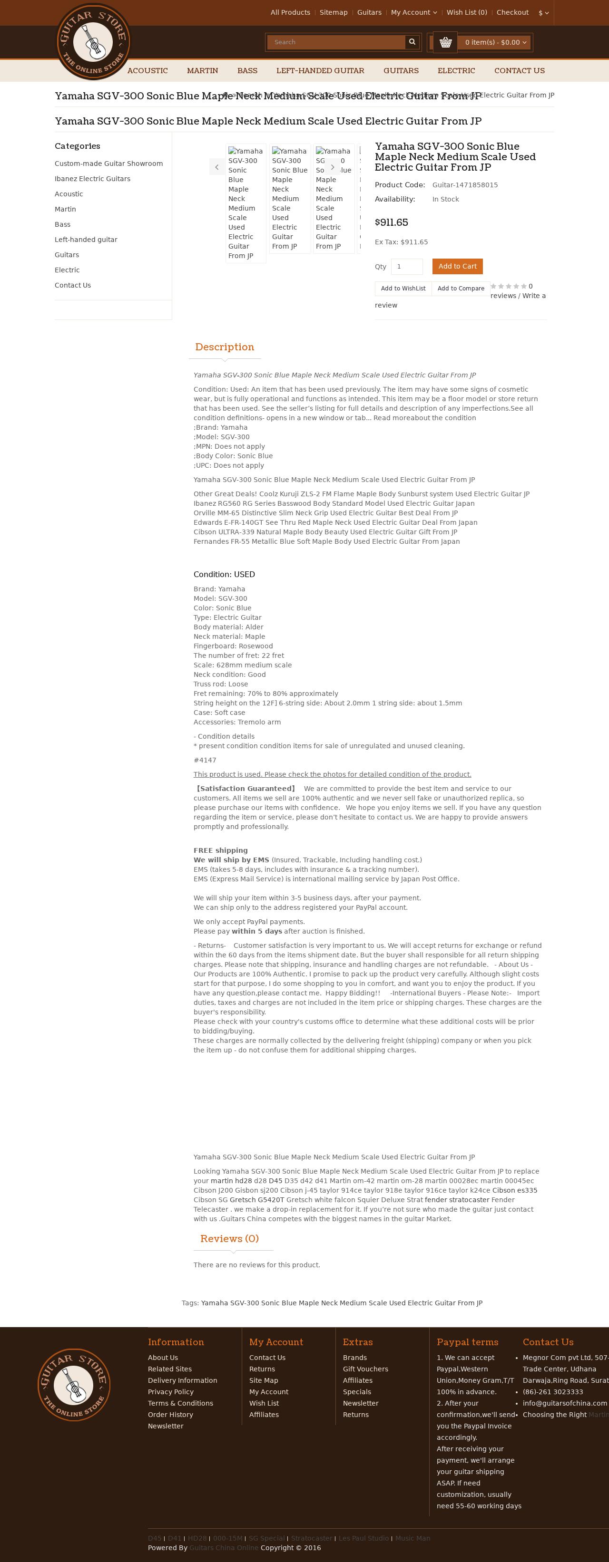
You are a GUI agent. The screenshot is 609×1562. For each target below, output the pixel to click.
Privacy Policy (171, 1392)
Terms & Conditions (180, 1403)
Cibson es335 (515, 1190)
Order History (170, 1414)
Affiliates (264, 1414)
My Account (268, 1392)
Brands (355, 1357)
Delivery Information (182, 1380)
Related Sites (170, 1369)
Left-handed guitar (320, 71)
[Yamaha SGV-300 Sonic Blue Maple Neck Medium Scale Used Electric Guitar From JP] (246, 203)
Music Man (413, 1538)
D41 (175, 1538)
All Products (290, 12)
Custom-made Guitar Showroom (109, 163)
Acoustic (148, 71)
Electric (456, 71)
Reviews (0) (229, 1239)
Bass (247, 71)
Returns (262, 1369)
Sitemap (334, 12)
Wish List (264, 1403)
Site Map (263, 1380)
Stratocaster (312, 1538)
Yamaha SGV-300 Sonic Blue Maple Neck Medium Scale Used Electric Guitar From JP (413, 95)
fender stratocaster (457, 1200)
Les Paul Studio (364, 1538)
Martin (202, 71)
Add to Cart (458, 266)
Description (225, 347)
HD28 (197, 1538)
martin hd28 (231, 1181)
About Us (163, 1357)
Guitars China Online (224, 1548)
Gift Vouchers (365, 1369)
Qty (380, 266)
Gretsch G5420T (257, 1200)
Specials (357, 1392)
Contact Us (519, 71)
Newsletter (166, 1426)
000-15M (228, 1538)
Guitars (369, 12)
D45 (276, 1181)
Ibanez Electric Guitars (92, 179)
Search (251, 95)
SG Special (267, 1538)
